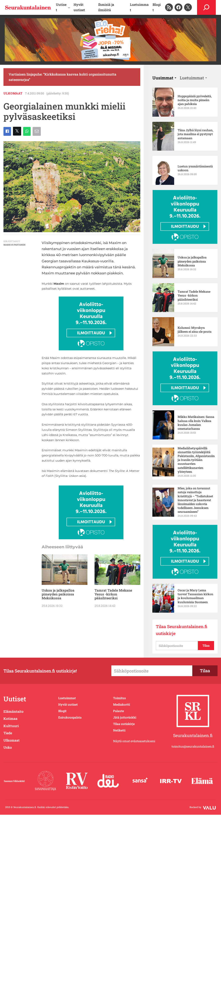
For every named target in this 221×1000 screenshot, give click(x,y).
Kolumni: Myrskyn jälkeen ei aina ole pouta (195, 330)
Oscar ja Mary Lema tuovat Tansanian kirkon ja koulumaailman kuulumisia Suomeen (195, 596)
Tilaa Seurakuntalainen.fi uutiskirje (181, 630)
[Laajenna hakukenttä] (206, 7)
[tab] (164, 77)
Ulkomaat (13, 93)
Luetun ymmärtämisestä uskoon (195, 168)
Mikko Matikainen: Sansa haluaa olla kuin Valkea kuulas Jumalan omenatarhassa (196, 423)
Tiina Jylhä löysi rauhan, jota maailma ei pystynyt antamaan (195, 134)
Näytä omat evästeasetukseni (134, 741)
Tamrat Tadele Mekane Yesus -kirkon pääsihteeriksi (113, 594)
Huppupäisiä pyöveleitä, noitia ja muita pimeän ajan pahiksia (195, 100)
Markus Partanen (14, 244)
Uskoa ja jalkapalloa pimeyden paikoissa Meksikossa (58, 594)
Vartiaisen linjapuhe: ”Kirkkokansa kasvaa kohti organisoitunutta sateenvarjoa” (62, 77)
